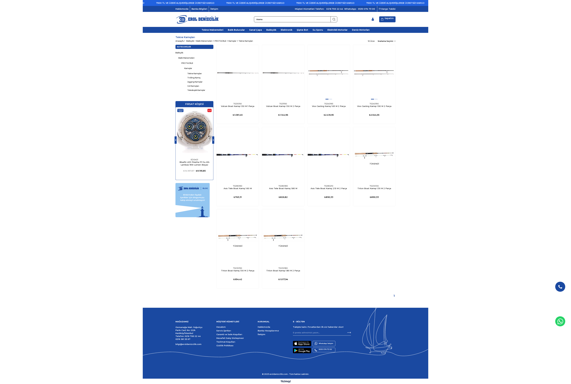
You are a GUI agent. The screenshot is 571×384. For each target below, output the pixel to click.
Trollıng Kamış (193, 78)
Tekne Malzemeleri (212, 30)
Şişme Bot (302, 30)
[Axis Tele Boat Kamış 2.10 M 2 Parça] (329, 155)
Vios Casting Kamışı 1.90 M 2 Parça (374, 106)
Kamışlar (188, 68)
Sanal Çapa (255, 30)
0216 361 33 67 (182, 339)
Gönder (349, 333)
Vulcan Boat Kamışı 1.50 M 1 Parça (237, 106)
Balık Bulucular (236, 30)
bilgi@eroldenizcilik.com (188, 344)
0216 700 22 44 (334, 9)
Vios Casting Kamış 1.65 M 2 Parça (329, 106)
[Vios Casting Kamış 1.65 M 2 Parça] (329, 73)
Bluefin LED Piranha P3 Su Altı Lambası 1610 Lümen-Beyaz (194, 163)
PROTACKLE (187, 63)
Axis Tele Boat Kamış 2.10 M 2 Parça (329, 188)
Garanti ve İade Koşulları (229, 334)
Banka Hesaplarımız (268, 330)
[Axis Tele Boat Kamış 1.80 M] (283, 155)
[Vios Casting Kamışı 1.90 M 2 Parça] (374, 73)
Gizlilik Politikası (224, 345)
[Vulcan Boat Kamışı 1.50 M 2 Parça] (283, 73)
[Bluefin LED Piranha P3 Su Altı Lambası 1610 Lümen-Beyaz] (194, 132)
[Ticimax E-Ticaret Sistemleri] (285, 381)
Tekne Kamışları (194, 73)
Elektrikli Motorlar (337, 30)
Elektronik (286, 30)
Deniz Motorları (361, 30)
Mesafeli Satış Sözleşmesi (230, 338)
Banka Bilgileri (199, 9)
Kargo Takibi (388, 9)
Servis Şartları (223, 330)
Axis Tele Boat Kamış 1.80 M (283, 188)
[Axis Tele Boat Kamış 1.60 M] (238, 155)
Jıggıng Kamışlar (195, 82)
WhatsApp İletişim (326, 343)
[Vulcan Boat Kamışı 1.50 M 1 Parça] (238, 73)
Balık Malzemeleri (186, 58)
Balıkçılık (271, 30)
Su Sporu (318, 30)
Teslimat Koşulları (225, 342)
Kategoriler (184, 47)
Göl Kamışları (193, 86)
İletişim (214, 9)
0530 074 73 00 (366, 9)
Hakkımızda (181, 9)
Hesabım (221, 327)
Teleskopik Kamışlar (196, 90)
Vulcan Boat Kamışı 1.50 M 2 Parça (283, 106)
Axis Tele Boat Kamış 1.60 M (238, 188)
